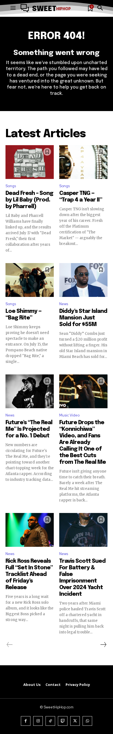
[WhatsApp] (87, 721)
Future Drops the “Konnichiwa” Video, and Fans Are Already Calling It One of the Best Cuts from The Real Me (82, 442)
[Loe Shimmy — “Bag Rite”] (29, 280)
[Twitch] (62, 721)
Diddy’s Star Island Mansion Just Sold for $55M (83, 317)
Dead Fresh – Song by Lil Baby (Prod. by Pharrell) (29, 200)
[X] (75, 721)
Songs (10, 186)
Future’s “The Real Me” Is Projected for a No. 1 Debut (28, 429)
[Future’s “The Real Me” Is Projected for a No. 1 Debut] (29, 391)
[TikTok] (50, 721)
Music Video (69, 415)
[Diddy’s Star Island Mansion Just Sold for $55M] (83, 280)
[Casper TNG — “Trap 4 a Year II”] (83, 162)
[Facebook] (25, 721)
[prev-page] (9, 645)
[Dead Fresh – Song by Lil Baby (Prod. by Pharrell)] (29, 162)
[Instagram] (38, 721)
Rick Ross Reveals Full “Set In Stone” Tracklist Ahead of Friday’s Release (29, 574)
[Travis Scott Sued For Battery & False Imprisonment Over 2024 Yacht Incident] (83, 530)
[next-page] (103, 645)
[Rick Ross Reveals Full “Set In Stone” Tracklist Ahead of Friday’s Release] (29, 530)
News (63, 304)
